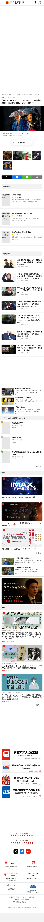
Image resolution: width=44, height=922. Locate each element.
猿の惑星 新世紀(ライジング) (22, 213)
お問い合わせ (25, 899)
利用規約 (31, 897)
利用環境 (17, 899)
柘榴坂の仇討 (16, 195)
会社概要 (11, 897)
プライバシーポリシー (21, 897)
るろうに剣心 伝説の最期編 (21, 232)
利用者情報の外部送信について (21, 902)
